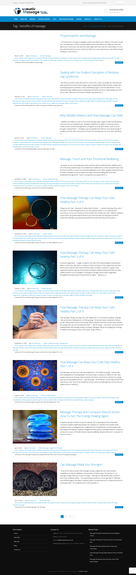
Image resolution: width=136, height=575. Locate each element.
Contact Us (98, 19)
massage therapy (24, 60)
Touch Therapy (74, 186)
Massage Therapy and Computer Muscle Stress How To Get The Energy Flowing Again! (89, 414)
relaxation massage (63, 60)
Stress (81, 60)
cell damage (58, 398)
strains (44, 103)
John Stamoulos (32, 56)
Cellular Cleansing (109, 236)
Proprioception (34, 60)
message (114, 503)
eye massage (105, 450)
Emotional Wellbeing (19, 183)
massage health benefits (48, 101)
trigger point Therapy (71, 103)
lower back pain (69, 142)
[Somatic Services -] (30, 11)
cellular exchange (89, 398)
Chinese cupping (113, 140)
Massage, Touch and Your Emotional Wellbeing (89, 159)
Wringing (89, 295)
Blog (54, 19)
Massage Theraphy (61, 101)
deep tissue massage (79, 58)
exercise (115, 99)
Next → (73, 516)
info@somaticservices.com (65, 540)
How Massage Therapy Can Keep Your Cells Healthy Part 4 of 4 (87, 200)
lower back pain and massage (83, 142)
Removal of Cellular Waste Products (30, 240)
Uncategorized (63, 343)
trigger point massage (57, 103)
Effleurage (99, 291)
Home (16, 19)
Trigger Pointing (73, 295)
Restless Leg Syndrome (32, 103)
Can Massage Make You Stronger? (81, 464)
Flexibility (61, 142)
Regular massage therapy (97, 101)
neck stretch (74, 452)
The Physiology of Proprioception (94, 60)
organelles (16, 240)
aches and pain (19, 58)
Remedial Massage (18, 103)
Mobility (65, 144)
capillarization (71, 291)
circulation (70, 58)
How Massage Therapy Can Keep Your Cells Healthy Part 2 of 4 (87, 309)
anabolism (57, 236)
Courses (79, 19)
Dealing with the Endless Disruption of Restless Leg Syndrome (89, 74)
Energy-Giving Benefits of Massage (97, 58)
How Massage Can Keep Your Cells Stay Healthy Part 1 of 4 (90, 364)
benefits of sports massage (62, 99)
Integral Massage (44, 19)
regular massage (85, 101)
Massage (32, 19)
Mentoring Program (66, 19)
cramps (21, 142)
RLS (40, 103)
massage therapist (73, 101)
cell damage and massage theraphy (72, 398)
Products (87, 19)
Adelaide (39, 58)
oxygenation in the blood (28, 295)
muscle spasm (80, 144)
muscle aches (72, 144)
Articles (42, 56)
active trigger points (30, 58)
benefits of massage (60, 58)
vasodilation (82, 295)
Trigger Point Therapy (55, 448)
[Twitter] (121, 2)
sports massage (74, 60)
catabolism (100, 236)
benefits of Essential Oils (70, 140)
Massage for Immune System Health (29, 101)
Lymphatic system (24, 348)
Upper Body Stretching (108, 452)
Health (50, 179)
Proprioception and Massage (78, 36)
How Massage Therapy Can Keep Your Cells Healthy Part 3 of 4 (87, 254)
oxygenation (16, 295)
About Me (24, 19)
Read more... (119, 62)
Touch (67, 186)
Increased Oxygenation (109, 291)
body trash (93, 236)
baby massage (58, 140)
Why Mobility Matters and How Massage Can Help (91, 115)
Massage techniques (49, 293)
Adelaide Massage (47, 58)
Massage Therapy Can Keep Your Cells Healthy (93, 293)
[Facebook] (118, 2)
